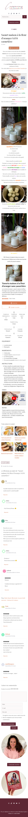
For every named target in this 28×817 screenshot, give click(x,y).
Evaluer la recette (5, 689)
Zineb (6, 606)
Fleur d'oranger (10, 466)
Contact (16, 811)
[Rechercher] (24, 16)
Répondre (5, 494)
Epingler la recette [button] (14, 307)
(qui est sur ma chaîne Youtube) (17, 68)
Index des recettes (14, 22)
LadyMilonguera (9, 664)
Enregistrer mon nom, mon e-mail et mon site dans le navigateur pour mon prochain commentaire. (14, 717)
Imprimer (15, 303)
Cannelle (4, 466)
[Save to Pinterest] (5, 463)
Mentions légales (23, 811)
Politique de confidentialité (14, 813)
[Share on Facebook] (2, 463)
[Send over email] (8, 463)
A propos (14, 728)
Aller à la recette (15, 48)
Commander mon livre (14, 764)
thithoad (7, 634)
